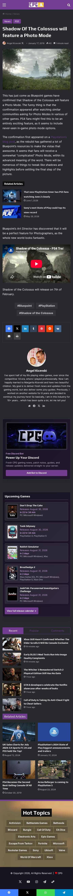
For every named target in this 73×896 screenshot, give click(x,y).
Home (8, 13)
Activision (15, 822)
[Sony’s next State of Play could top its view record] (12, 211)
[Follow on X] (23, 43)
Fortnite (42, 843)
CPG (60, 873)
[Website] (29, 406)
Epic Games (48, 836)
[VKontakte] (57, 328)
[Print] (17, 336)
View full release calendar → (21, 610)
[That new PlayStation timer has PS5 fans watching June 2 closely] (12, 196)
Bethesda (58, 822)
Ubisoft (48, 850)
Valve (62, 850)
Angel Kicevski (14, 43)
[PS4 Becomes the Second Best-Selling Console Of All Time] (19, 769)
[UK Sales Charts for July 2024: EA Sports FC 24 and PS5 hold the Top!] (19, 732)
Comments (57, 630)
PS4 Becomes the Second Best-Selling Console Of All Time (17, 785)
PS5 (17, 21)
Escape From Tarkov (20, 843)
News (16, 13)
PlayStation (47, 305)
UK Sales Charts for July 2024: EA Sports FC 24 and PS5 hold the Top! (17, 747)
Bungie (27, 829)
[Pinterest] (41, 328)
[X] (17, 328)
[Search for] (68, 6)
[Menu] (4, 6)
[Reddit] (49, 328)
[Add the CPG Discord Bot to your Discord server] (36, 436)
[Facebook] (9, 328)
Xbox (50, 857)
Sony (36, 850)
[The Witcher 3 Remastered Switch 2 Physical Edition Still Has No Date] (12, 674)
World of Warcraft (30, 857)
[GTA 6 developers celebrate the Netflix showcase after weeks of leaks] (12, 689)
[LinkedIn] (25, 328)
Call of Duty (44, 829)
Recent (13, 630)
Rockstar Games (17, 850)
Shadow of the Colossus (37, 313)
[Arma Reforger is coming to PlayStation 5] (54, 769)
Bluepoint (25, 305)
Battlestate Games (37, 822)
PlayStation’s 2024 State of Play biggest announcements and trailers (54, 747)
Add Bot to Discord (37, 472)
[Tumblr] (33, 328)
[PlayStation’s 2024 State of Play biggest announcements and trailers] (54, 732)
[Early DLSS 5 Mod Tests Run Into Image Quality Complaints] (12, 659)
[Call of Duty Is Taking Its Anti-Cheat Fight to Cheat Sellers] (12, 704)
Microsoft (58, 843)
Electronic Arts (26, 836)
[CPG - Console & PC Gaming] (36, 4)
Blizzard (12, 829)
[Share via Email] (9, 336)
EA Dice (60, 829)
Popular (34, 630)
